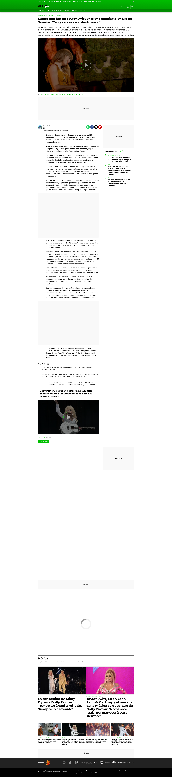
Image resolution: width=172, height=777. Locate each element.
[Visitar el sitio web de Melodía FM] (114, 762)
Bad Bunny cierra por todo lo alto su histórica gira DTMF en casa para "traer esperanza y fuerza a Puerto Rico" (122, 742)
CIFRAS (110, 178)
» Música (48, 437)
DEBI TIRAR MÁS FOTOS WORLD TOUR (122, 738)
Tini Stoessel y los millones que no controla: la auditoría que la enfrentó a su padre (119, 159)
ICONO (110, 164)
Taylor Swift (43, 442)
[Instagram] (44, 128)
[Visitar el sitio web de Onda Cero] (101, 762)
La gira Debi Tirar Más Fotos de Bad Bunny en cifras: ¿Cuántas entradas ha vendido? (119, 182)
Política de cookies (98, 770)
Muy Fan (41, 10)
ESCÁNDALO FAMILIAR (114, 155)
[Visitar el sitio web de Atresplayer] (123, 762)
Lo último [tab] (123, 151)
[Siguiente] (133, 1)
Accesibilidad (94, 773)
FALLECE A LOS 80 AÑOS (93, 696)
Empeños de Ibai (82, 1)
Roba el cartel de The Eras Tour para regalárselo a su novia (61, 94)
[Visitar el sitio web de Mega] (89, 762)
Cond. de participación (109, 770)
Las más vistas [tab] (111, 151)
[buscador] (132, 7)
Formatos (82, 10)
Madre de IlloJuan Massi (94, 1)
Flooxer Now (41, 437)
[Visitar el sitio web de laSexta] (70, 762)
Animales (74, 10)
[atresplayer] (124, 6)
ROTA (39, 696)
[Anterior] (39, 1)
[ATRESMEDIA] (44, 762)
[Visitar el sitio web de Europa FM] (107, 762)
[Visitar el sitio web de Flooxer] (131, 762)
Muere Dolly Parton (45, 1)
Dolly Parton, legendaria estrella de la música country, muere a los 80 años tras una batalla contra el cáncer (66, 394)
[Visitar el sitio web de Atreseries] (95, 762)
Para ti (60, 10)
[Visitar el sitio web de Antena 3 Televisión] (64, 762)
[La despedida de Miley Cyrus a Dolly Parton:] (62, 681)
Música (67, 10)
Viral (47, 10)
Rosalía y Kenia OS (72, 1)
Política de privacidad (86, 770)
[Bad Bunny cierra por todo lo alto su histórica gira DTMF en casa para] (122, 729)
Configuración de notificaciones (82, 773)
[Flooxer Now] (50, 6)
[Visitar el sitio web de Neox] (76, 762)
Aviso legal (76, 770)
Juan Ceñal (47, 126)
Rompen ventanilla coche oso (58, 1)
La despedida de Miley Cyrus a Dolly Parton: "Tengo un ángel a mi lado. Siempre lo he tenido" (60, 704)
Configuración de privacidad (123, 770)
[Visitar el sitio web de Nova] (82, 762)
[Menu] (132, 10)
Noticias (54, 10)
